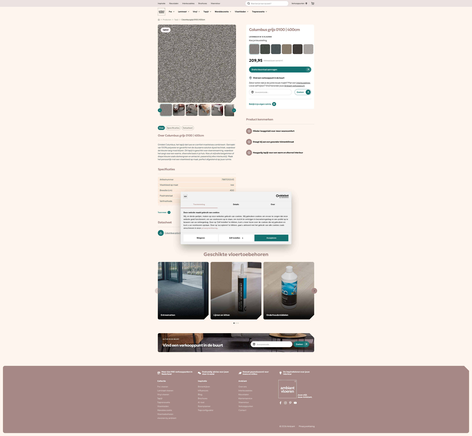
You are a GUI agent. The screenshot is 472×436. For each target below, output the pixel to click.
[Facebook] (280, 402)
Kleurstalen (243, 394)
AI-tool (201, 402)
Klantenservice (245, 398)
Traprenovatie (163, 402)
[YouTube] (295, 402)
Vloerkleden (163, 406)
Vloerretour (243, 402)
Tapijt (159, 398)
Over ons (242, 386)
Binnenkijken (204, 386)
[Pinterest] (290, 402)
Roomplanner (204, 406)
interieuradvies (303, 82)
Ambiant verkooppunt (294, 85)
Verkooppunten (298, 3)
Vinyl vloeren (163, 394)
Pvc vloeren (162, 386)
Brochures (202, 398)
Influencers (203, 390)
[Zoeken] (248, 3)
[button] (173, 11)
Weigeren (201, 238)
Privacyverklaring (307, 426)
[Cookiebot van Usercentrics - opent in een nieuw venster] (278, 196)
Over (161, 128)
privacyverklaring (209, 228)
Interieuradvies (245, 390)
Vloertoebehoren (165, 414)
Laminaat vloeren (165, 390)
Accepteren (271, 238)
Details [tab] (236, 204)
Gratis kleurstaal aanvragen (264, 69)
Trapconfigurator (205, 410)
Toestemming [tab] (199, 204)
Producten (167, 19)
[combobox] (266, 3)
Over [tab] (273, 204)
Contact (242, 410)
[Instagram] (285, 402)
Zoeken (300, 92)
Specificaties (173, 128)
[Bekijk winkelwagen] (312, 3)
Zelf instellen (234, 238)
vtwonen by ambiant (166, 418)
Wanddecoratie (164, 410)
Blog (200, 394)
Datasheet (188, 128)
